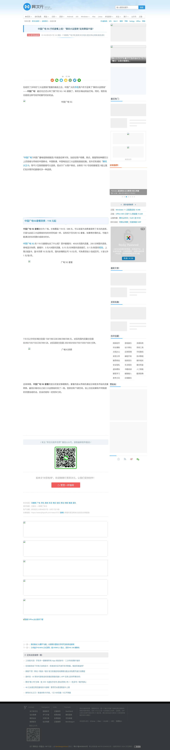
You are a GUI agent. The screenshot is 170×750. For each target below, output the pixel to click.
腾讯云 (35, 746)
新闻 (77, 35)
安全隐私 (116, 365)
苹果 (126, 21)
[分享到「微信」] (56, 80)
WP (46, 746)
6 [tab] (132, 196)
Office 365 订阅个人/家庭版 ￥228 (129, 214)
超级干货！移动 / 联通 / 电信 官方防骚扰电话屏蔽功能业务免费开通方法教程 (55, 671)
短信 (88, 35)
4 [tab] (128, 196)
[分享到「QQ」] (61, 80)
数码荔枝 (69, 715)
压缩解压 (128, 378)
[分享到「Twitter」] (74, 80)
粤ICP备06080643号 (81, 746)
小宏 (112, 721)
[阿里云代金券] (128, 134)
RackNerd (69, 711)
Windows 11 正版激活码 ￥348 (128, 209)
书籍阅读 (128, 369)
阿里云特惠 (123, 222)
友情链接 (57, 718)
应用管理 (128, 352)
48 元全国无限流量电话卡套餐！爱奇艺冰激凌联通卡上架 (48, 687)
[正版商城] (118, 459)
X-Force (92, 721)
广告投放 (137, 746)
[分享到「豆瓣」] (70, 80)
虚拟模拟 (116, 369)
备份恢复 (140, 365)
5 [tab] (130, 196)
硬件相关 (140, 360)
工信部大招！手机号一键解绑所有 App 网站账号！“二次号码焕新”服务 (53, 660)
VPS (110, 21)
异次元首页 (35, 21)
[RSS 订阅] (125, 459)
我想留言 (33, 722)
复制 (61, 512)
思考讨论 (116, 378)
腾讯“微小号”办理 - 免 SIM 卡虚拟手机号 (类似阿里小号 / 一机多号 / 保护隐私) (56, 682)
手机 (74, 35)
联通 (99, 35)
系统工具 (140, 347)
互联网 (65, 35)
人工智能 (140, 369)
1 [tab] (122, 196)
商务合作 (128, 159)
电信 (84, 35)
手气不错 (46, 715)
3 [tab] (126, 196)
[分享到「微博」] (52, 80)
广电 (70, 35)
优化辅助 (116, 347)
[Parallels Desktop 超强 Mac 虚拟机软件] (128, 147)
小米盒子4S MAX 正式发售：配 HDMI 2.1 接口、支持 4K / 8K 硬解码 (55, 647)
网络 (95, 35)
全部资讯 (45, 21)
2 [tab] (124, 196)
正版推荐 (57, 722)
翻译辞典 (140, 373)
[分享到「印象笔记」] (79, 80)
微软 (121, 21)
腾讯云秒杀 (123, 218)
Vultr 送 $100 (135, 218)
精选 (143, 21)
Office (138, 21)
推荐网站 (116, 360)
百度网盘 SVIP (135, 222)
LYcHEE (105, 721)
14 (69, 76)
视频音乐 (128, 360)
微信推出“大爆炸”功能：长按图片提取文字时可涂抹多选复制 (52, 644)
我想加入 (119, 721)
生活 (81, 35)
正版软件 (57, 711)
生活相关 (128, 365)
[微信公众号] (138, 459)
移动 (92, 35)
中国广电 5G (28, 243)
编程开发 (128, 356)
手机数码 (140, 352)
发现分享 (116, 356)
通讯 (102, 35)
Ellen (99, 721)
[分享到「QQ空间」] (65, 80)
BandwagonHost (61, 746)
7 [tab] (134, 196)
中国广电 (28, 157)
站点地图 (46, 722)
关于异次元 (34, 711)
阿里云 (41, 746)
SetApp (131, 21)
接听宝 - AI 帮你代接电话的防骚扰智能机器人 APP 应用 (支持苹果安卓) (53, 676)
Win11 (115, 21)
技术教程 (140, 356)
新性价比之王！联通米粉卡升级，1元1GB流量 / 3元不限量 (48, 692)
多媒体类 (140, 343)
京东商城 (69, 718)
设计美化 (128, 347)
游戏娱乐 (128, 343)
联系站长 (33, 718)
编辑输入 (128, 373)
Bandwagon (70, 722)
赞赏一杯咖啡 (67, 485)
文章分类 (46, 718)
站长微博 (33, 715)
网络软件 (116, 343)
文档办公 (116, 352)
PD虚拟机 (104, 21)
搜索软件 (46, 711)
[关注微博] (131, 459)
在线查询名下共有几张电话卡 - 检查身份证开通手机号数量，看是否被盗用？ (55, 666)
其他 (59, 35)
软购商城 (57, 715)
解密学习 (116, 373)
